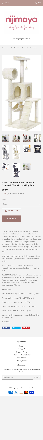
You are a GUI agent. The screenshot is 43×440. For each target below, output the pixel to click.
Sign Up (37, 377)
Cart (39, 3)
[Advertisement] (21, 417)
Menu (7, 3)
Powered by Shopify (27, 388)
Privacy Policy (21, 361)
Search (21, 346)
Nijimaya (16, 388)
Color (4, 200)
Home (4, 48)
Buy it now (11, 219)
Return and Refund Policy (21, 355)
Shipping (5, 193)
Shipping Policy (21, 352)
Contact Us (21, 349)
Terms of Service (21, 358)
